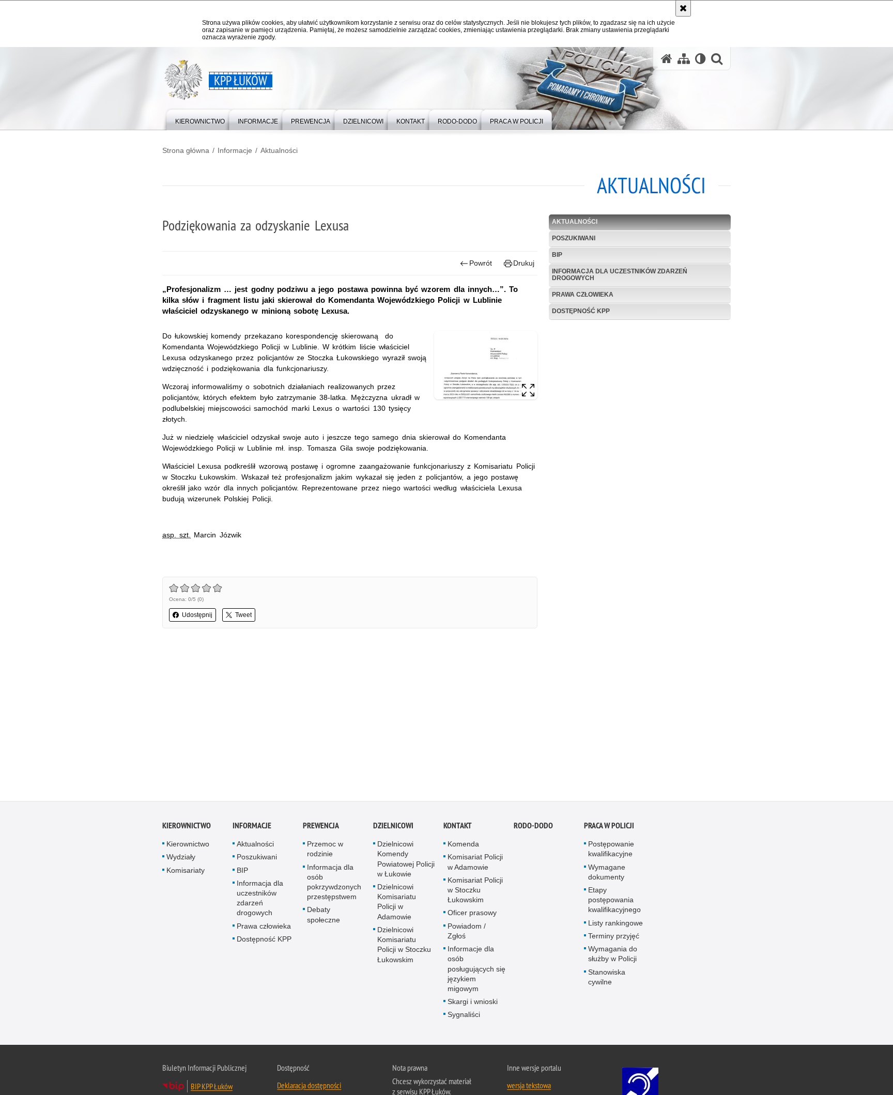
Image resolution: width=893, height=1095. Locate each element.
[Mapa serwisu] (684, 58)
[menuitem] (200, 119)
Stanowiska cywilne (606, 979)
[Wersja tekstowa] (700, 58)
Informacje (235, 150)
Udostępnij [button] (197, 615)
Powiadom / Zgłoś (467, 933)
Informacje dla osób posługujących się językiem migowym (476, 971)
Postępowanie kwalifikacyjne (611, 851)
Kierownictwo (186, 827)
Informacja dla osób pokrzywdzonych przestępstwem (334, 884)
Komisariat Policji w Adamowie (475, 864)
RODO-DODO (533, 827)
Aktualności (279, 150)
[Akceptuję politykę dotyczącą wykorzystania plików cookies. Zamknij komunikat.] (683, 8)
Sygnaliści (464, 1016)
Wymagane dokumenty (606, 874)
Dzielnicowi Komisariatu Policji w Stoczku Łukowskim (404, 947)
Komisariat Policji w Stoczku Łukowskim (475, 892)
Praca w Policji (609, 827)
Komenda (463, 846)
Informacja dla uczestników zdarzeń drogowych (619, 275)
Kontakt (457, 827)
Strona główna (185, 150)
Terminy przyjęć (613, 938)
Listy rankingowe (615, 925)
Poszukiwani (573, 238)
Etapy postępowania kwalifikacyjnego (614, 902)
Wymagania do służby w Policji (612, 956)
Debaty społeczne (323, 917)
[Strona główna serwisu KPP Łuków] (666, 58)
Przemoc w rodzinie (325, 851)
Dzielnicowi (393, 827)
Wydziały (180, 859)
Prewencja (321, 827)
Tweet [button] (243, 615)
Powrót (480, 263)
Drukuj (523, 263)
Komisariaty (185, 872)
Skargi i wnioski (473, 1003)
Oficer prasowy (472, 915)
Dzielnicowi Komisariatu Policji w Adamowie (396, 904)
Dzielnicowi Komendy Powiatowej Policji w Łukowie (406, 861)
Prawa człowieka (582, 294)
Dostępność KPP (581, 311)
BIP (557, 254)
